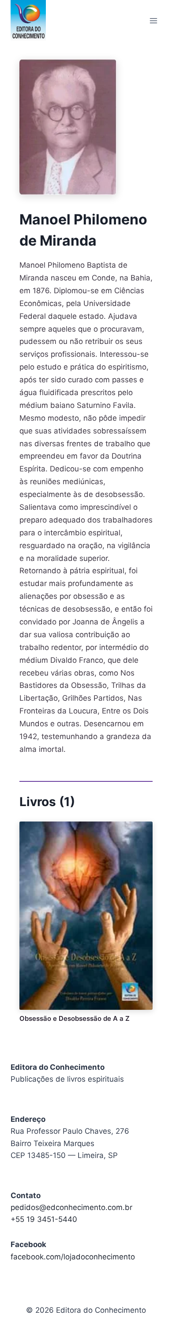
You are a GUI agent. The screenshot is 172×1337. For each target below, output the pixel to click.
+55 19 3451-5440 (44, 1219)
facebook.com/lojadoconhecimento (73, 1256)
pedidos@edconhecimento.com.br (71, 1207)
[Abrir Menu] (153, 20)
